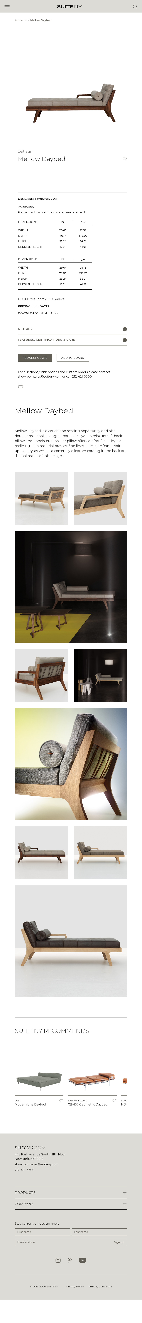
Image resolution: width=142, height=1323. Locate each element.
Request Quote (35, 357)
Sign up (119, 1242)
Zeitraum (25, 151)
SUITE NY (52, 1286)
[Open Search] (135, 6)
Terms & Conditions (99, 1286)
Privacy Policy (75, 1286)
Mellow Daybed (40, 20)
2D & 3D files (49, 313)
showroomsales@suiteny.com (40, 376)
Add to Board (72, 357)
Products (21, 20)
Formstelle (42, 198)
